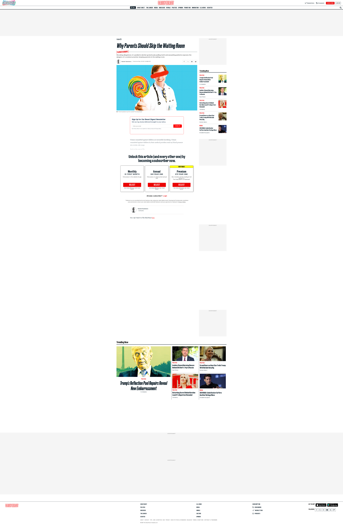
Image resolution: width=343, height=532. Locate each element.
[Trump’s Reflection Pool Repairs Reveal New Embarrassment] (222, 82)
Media (156, 7)
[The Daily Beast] (165, 3)
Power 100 (187, 7)
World (198, 510)
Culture (198, 513)
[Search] (341, 8)
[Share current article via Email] (191, 61)
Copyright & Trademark (210, 519)
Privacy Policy (158, 128)
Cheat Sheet (141, 7)
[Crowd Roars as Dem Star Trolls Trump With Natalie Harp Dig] (222, 120)
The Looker (149, 7)
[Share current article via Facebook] (184, 61)
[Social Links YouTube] (327, 510)
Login (165, 196)
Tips (151, 519)
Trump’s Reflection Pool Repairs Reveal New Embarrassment (143, 385)
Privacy (168, 519)
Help (164, 519)
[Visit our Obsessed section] (14, 3)
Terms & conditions (198, 519)
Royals (168, 7)
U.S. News (203, 7)
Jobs (154, 519)
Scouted (209, 7)
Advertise (159, 519)
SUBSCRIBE (330, 3)
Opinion (180, 7)
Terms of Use (151, 128)
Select (132, 185)
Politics (174, 7)
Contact (146, 519)
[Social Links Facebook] (316, 510)
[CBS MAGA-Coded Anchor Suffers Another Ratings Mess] (222, 132)
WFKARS (141, 210)
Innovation (195, 7)
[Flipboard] (334, 510)
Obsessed (162, 7)
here (153, 217)
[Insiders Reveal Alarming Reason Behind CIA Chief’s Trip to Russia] (222, 95)
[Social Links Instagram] (323, 510)
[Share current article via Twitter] (188, 61)
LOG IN (338, 3)
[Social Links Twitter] (320, 510)
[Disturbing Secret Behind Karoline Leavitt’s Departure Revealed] (222, 107)
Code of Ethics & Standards (178, 519)
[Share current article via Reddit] (195, 61)
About (142, 519)
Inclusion (189, 519)
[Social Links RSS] (330, 510)
